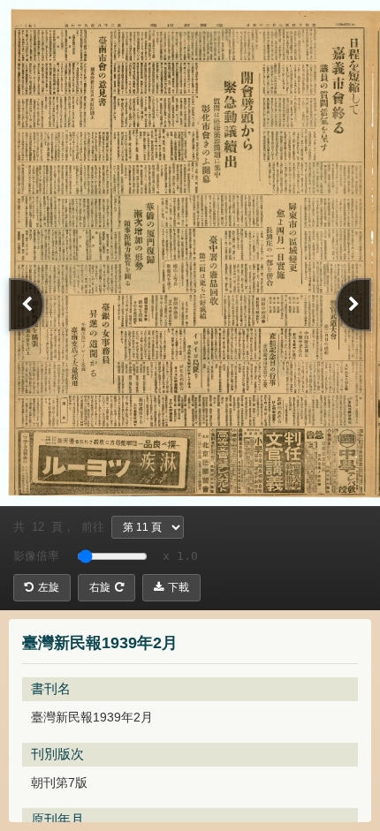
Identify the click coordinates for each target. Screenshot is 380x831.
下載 (178, 587)
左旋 (48, 587)
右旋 (99, 587)
